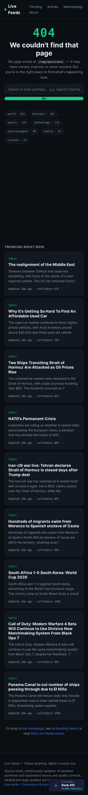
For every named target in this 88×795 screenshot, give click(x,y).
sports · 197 (16, 122)
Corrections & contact (37, 784)
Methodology (73, 7)
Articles (52, 7)
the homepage (33, 728)
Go (44, 98)
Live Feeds (14, 9)
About (33, 12)
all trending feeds (64, 728)
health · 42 (52, 131)
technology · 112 (46, 122)
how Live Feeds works (47, 733)
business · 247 (43, 114)
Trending (35, 7)
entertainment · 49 (21, 131)
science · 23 (16, 140)
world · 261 (16, 114)
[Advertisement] (44, 194)
